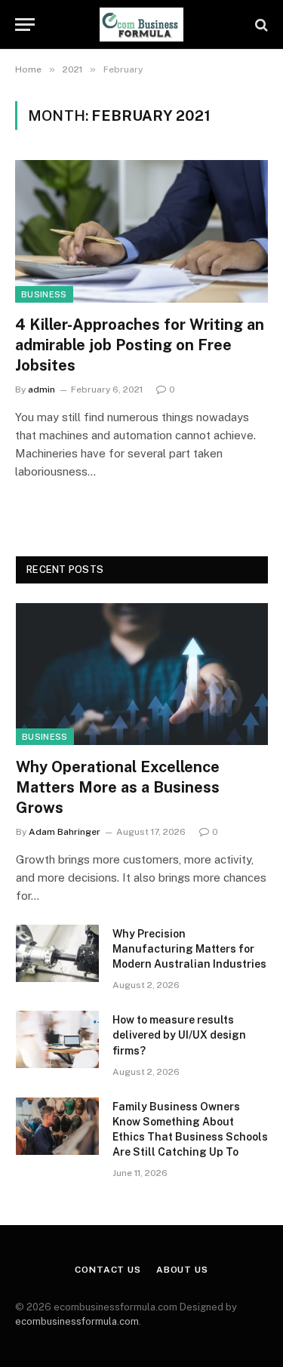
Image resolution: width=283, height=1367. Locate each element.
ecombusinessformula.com (77, 1321)
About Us (182, 1269)
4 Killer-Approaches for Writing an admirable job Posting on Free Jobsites (139, 345)
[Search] (260, 25)
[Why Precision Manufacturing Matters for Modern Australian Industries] (57, 953)
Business (44, 294)
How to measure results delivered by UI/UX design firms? (179, 1035)
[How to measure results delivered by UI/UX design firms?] (57, 1039)
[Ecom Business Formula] (142, 24)
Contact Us (107, 1269)
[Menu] (25, 25)
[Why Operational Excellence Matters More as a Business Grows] (142, 674)
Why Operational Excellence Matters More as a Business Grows (118, 787)
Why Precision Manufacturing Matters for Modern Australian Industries (189, 949)
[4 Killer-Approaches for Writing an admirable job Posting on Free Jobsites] (141, 231)
